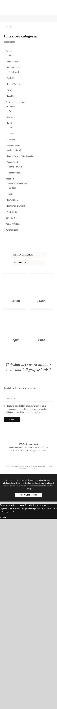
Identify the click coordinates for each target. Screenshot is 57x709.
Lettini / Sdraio (13, 84)
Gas (10, 111)
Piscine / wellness (13, 224)
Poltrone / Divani (14, 67)
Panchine (11, 96)
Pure (41, 340)
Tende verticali (15, 173)
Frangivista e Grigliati (16, 206)
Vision (15, 301)
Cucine (10, 117)
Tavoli (9, 55)
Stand (41, 301)
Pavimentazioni (12, 230)
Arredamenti (11, 51)
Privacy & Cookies (33, 469)
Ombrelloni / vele (14, 150)
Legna (11, 134)
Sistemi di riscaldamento (17, 183)
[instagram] (24, 455)
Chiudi (3, 517)
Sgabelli (10, 78)
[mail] (28, 455)
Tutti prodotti (9, 42)
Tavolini (10, 90)
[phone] (38, 455)
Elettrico (12, 188)
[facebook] (19, 455)
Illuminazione (13, 200)
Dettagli (15, 285)
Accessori (11, 140)
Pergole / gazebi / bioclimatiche (20, 156)
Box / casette (11, 218)
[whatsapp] (33, 455)
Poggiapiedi (14, 72)
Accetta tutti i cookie (28, 495)
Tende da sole (13, 162)
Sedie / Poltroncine (15, 61)
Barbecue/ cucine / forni (16, 102)
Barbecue (11, 106)
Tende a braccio (15, 167)
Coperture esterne (13, 146)
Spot (15, 340)
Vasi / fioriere (12, 212)
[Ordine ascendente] (43, 255)
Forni (9, 123)
